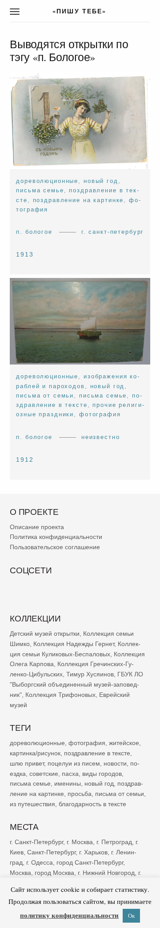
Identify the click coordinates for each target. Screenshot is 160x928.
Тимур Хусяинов (90, 674)
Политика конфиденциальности (56, 536)
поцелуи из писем (74, 763)
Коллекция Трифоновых (60, 694)
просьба (80, 793)
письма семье (40, 190)
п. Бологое (34, 231)
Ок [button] (131, 915)
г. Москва (80, 841)
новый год (101, 181)
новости (115, 763)
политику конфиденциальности (69, 915)
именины (67, 783)
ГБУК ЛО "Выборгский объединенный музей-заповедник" (76, 684)
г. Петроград (114, 841)
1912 (25, 459)
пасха (70, 773)
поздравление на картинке (78, 200)
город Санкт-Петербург (89, 862)
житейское (124, 742)
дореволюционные (47, 181)
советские (43, 773)
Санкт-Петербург (51, 852)
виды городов (102, 773)
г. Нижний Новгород (106, 872)
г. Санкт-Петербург (112, 231)
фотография (100, 414)
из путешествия (32, 804)
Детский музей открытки (45, 633)
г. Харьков (93, 852)
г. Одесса (39, 862)
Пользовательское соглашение (55, 547)
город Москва (54, 872)
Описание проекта (37, 526)
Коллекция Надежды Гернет (73, 643)
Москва (20, 872)
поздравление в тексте (97, 753)
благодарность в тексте (92, 804)
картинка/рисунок (35, 753)
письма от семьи (45, 395)
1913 (25, 254)
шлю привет (27, 763)
